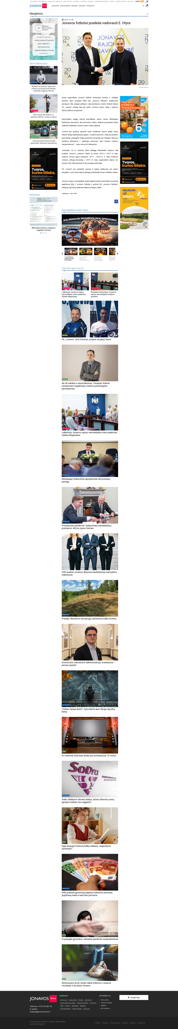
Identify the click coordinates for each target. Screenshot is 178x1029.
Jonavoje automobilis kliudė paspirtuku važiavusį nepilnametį (44, 142)
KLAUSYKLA (93, 1003)
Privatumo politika (106, 1003)
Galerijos (130, 1)
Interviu (69, 1)
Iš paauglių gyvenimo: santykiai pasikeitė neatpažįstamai (90, 939)
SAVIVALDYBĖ (73, 1000)
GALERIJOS (86, 1009)
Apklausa (133, 1023)
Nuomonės (83, 1)
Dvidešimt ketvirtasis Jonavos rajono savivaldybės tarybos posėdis (103, 294)
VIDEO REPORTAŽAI (65, 1009)
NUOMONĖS (75, 1006)
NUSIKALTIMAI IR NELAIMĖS (67, 1003)
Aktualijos (51, 1)
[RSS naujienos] (147, 14)
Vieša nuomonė (115, 1023)
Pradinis (97, 1023)
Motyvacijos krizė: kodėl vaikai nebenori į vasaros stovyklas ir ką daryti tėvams (86, 984)
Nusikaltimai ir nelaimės (101, 1)
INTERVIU (67, 1006)
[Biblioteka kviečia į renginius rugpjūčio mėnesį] (41, 211)
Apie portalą (104, 1000)
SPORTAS (80, 1000)
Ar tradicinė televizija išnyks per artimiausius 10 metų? (89, 755)
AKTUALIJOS (63, 1000)
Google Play (135, 998)
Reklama (103, 1005)
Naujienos (105, 1023)
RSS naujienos (105, 1008)
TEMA (61, 1006)
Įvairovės (90, 1)
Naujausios (33, 1)
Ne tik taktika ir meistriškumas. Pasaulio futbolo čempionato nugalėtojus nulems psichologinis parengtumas (86, 386)
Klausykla (76, 1)
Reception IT (41, 1024)
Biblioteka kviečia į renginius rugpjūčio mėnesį (43, 229)
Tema (64, 1)
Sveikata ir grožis (121, 1)
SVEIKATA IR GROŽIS (82, 1003)
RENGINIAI (83, 1006)
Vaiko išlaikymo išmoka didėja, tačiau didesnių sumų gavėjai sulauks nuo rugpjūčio (88, 800)
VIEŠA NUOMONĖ (77, 1009)
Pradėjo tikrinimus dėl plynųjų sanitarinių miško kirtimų (89, 618)
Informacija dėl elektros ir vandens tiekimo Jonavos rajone (43, 116)
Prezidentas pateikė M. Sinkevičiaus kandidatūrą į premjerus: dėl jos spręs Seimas (87, 527)
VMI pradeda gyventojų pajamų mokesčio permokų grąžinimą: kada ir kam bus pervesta (87, 894)
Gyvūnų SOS (141, 1023)
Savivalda (59, 1)
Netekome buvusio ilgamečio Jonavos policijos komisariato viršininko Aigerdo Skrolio (43, 88)
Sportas (112, 1)
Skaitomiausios (42, 1)
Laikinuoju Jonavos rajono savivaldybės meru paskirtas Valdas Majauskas (74, 294)
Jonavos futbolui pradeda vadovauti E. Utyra (96, 23)
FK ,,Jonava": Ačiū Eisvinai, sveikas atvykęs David (86, 339)
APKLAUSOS (88, 1000)
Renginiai (125, 1023)
